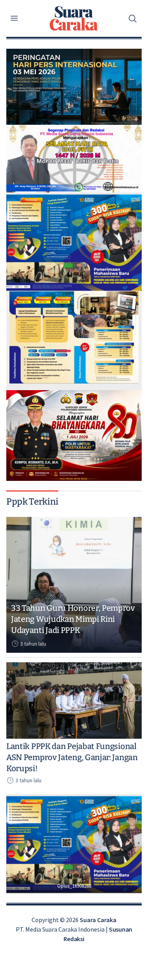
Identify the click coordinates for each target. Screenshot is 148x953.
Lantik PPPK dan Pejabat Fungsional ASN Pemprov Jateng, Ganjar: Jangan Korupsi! (72, 757)
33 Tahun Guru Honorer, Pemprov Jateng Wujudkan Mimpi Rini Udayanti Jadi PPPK (73, 619)
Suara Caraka (98, 920)
